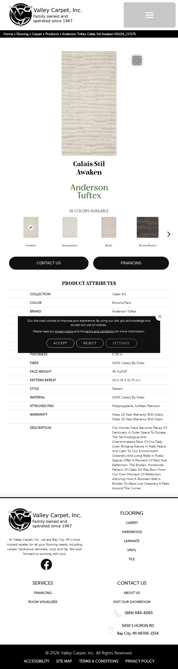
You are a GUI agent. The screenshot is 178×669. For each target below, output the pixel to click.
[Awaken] (30, 227)
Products (52, 34)
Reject (89, 343)
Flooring (22, 34)
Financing (131, 263)
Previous (9, 227)
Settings (121, 343)
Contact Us (49, 263)
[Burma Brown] (147, 227)
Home (8, 34)
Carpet (37, 34)
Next (168, 227)
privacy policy (64, 331)
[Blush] (108, 227)
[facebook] (46, 564)
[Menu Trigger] (149, 15)
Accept (60, 343)
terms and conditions (99, 331)
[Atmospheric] (69, 227)
